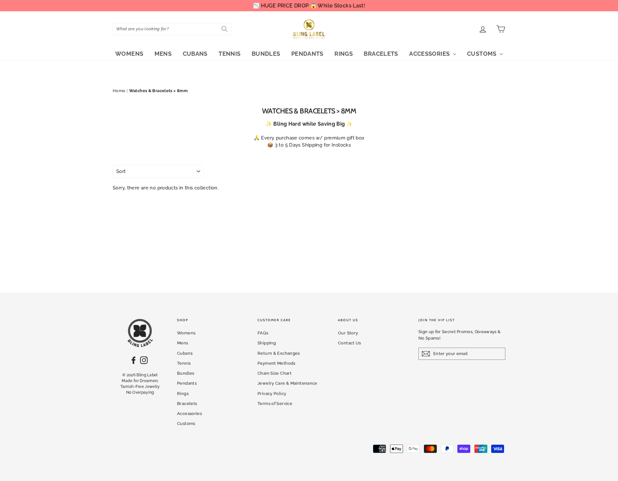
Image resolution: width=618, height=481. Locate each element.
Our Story (348, 333)
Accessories (430, 53)
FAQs (263, 333)
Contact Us (349, 343)
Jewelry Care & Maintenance (287, 383)
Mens (163, 53)
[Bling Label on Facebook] (133, 360)
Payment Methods (276, 363)
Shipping (267, 343)
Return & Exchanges (279, 353)
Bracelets (381, 53)
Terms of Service (275, 403)
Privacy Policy (272, 393)
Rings (343, 53)
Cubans (195, 53)
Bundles (266, 53)
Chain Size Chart (275, 373)
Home (119, 90)
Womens (129, 53)
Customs (482, 53)
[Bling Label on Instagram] (144, 360)
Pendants (307, 53)
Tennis (229, 53)
